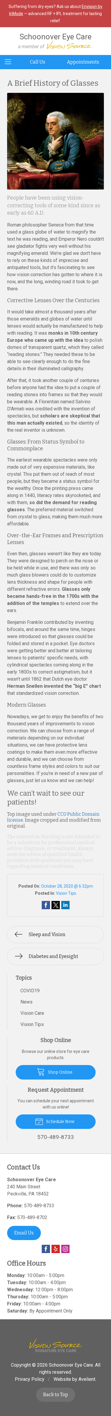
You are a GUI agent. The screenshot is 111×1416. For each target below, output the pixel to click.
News (26, 1002)
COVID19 (30, 990)
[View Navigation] (10, 62)
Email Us (24, 1233)
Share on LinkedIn (65, 905)
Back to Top (55, 1394)
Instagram (65, 1249)
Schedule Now (59, 1121)
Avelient (86, 1379)
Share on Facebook (46, 905)
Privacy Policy (29, 1379)
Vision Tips (66, 893)
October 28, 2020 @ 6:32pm (67, 886)
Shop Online (60, 1072)
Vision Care (32, 1013)
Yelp (56, 1249)
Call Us (37, 62)
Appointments (83, 62)
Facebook (46, 1249)
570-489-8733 (39, 1205)
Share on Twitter (56, 905)
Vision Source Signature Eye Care (55, 1345)
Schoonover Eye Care (71, 1365)
